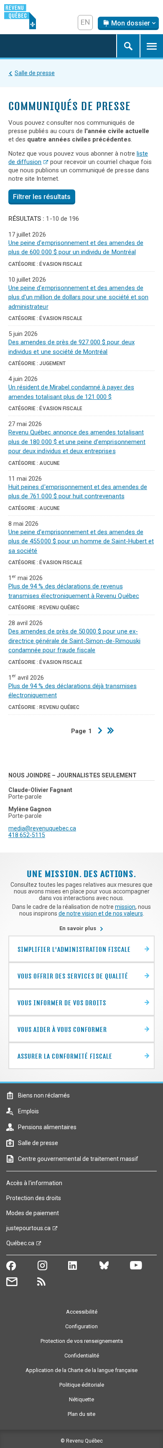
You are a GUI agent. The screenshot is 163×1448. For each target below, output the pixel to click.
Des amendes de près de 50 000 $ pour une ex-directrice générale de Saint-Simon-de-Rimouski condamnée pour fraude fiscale (74, 641)
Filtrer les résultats (42, 197)
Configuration (81, 1326)
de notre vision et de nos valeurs (101, 913)
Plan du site (81, 1414)
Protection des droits (33, 1198)
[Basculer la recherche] (128, 46)
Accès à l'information (34, 1183)
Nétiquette (81, 1399)
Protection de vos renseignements (82, 1341)
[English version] (85, 22)
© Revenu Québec (82, 1441)
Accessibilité (81, 1312)
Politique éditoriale (81, 1385)
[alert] (128, 23)
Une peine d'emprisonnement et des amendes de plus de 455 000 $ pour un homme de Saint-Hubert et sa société (81, 541)
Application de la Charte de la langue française (81, 1370)
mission (125, 906)
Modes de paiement (32, 1213)
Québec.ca (20, 1245)
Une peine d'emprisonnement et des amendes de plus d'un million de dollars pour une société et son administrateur (78, 297)
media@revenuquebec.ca (42, 828)
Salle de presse (35, 73)
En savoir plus (81, 928)
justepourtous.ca (28, 1230)
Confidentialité (81, 1355)
